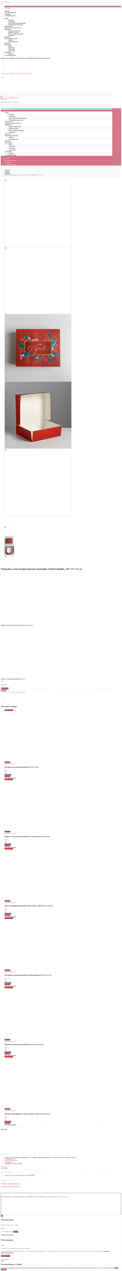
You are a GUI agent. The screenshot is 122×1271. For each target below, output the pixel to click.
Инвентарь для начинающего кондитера (17, 1175)
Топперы (10, 53)
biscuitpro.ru (8, 1162)
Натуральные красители (15, 24)
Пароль (3, 1228)
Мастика (7, 43)
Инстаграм (4, 1168)
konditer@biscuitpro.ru (11, 1160)
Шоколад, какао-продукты (13, 27)
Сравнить (3, 690)
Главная (7, 11)
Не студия (65, 1196)
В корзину (5, 688)
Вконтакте (4, 1166)
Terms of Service (58, 1196)
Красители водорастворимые (17, 23)
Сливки (10, 40)
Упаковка (7, 37)
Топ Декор (11, 47)
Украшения (8, 52)
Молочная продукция (11, 38)
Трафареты (11, 35)
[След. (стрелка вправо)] (3, 1261)
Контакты (7, 14)
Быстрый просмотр (10, 764)
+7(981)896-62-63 (10, 15)
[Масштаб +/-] (7, 1259)
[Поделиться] (3, 1259)
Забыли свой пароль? (7, 1235)
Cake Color (11, 49)
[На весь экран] (5, 1259)
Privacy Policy (47, 1196)
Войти (15, 1231)
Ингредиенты (9, 26)
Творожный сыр (13, 41)
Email (3, 1245)
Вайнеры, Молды (13, 32)
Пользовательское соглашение (10, 1186)
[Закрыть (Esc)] (1, 1259)
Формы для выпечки (14, 30)
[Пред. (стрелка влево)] (1, 1261)
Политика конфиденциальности (10, 1183)
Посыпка (11, 20)
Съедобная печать (10, 55)
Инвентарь (8, 29)
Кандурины (11, 21)
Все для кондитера (10, 12)
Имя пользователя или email (10, 1225)
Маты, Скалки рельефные (15, 33)
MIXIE (6, 18)
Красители (8, 44)
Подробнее (8, 775)
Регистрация (5, 1256)
